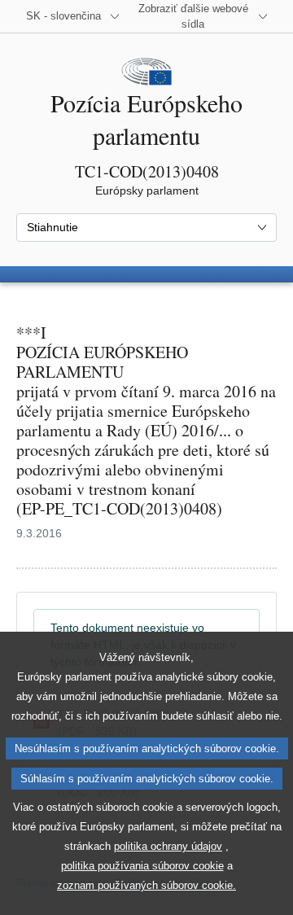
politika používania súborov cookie (142, 866)
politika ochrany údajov (168, 846)
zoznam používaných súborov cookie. (146, 885)
